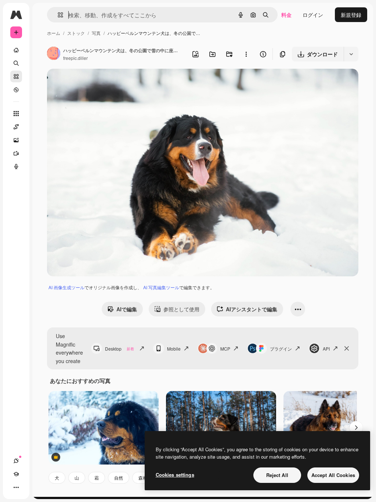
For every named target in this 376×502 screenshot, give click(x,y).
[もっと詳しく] (16, 90)
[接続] (16, 461)
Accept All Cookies (333, 474)
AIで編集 (126, 309)
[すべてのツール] (16, 113)
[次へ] (356, 428)
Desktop (119, 348)
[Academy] (16, 474)
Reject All (277, 474)
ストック (76, 33)
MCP (225, 348)
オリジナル (97, 83)
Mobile (174, 348)
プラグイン (281, 348)
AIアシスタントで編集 (251, 309)
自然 (118, 477)
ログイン (313, 14)
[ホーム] (16, 50)
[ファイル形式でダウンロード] (351, 54)
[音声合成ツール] (16, 166)
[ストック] (16, 76)
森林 (142, 477)
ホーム (53, 33)
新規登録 (351, 14)
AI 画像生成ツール (66, 287)
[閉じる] (347, 348)
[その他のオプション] (246, 54)
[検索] (16, 63)
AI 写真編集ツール (161, 287)
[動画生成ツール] (16, 153)
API (326, 348)
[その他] (16, 487)
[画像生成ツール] (16, 140)
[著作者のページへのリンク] (53, 54)
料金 (286, 14)
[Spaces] (16, 127)
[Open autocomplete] (57, 15)
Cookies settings (175, 474)
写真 (96, 33)
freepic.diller (75, 58)
